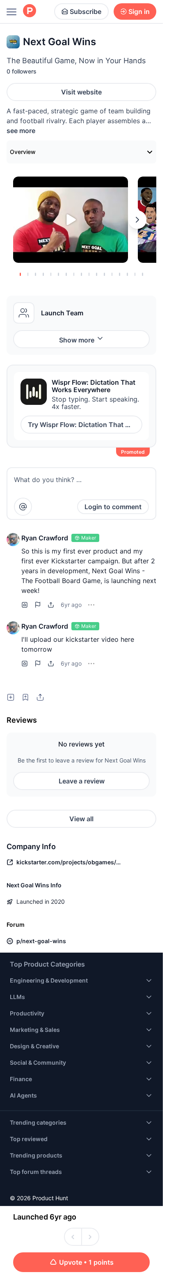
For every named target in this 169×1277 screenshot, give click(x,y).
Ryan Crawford (44, 538)
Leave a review (82, 781)
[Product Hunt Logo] (29, 11)
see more (21, 130)
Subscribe (85, 11)
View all (81, 819)
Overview (23, 151)
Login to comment (113, 507)
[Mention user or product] (23, 507)
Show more (76, 340)
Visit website (81, 92)
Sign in (139, 11)
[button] (13, 539)
